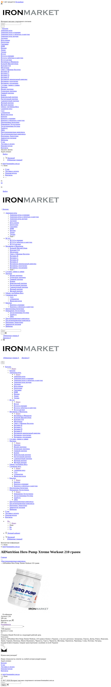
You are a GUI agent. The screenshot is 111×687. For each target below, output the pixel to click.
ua (1, 183)
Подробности (6, 624)
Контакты (4, 671)
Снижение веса (19, 470)
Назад (14, 369)
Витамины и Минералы (23, 415)
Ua (11, 529)
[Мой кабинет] (2, 360)
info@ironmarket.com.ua (11, 164)
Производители (6, 669)
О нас (3, 665)
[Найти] (2, 26)
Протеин (17, 445)
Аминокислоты (19, 376)
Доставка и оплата (8, 667)
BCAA (16, 404)
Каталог (13, 371)
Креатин (17, 482)
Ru (11, 527)
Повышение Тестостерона (23, 494)
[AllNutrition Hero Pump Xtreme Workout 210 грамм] (25, 612)
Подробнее (19, 2)
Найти (4, 685)
